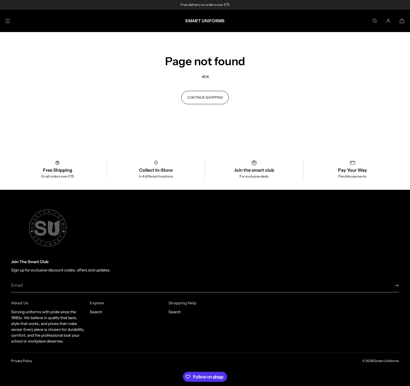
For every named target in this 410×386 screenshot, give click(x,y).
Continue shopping (205, 97)
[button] (375, 21)
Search (96, 311)
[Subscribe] (392, 285)
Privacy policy (21, 361)
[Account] (388, 21)
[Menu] (12, 21)
